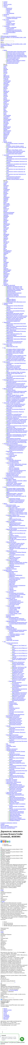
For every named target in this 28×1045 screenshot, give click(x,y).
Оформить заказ (4, 1002)
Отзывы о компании (11, 27)
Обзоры (8, 10)
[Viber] (5, 841)
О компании (6, 26)
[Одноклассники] (3, 841)
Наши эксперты (10, 28)
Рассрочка (8, 22)
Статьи (5, 6)
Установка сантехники (11, 18)
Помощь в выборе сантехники (13, 17)
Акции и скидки (7, 4)
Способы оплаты (10, 21)
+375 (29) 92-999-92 (13, 990)
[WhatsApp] (7, 841)
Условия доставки (10, 23)
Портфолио (6, 14)
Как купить (6, 19)
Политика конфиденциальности (14, 31)
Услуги (5, 15)
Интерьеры (9, 9)
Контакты (5, 33)
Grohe (2, 890)
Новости (5, 5)
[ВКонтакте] (1, 841)
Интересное (9, 8)
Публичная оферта (10, 32)
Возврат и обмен (10, 24)
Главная (5, 1)
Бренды (5, 3)
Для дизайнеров (10, 13)
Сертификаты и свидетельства (13, 29)
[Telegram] (9, 841)
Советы (8, 12)
